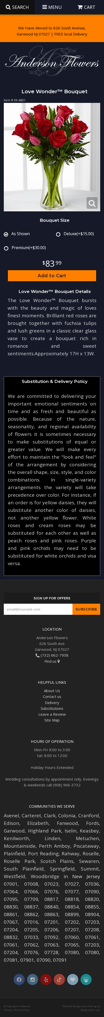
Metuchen (87, 838)
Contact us (52, 696)
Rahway (71, 853)
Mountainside (20, 846)
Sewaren (89, 861)
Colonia (66, 815)
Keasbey (89, 830)
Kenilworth (16, 838)
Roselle (91, 853)
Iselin (70, 830)
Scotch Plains (57, 861)
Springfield (62, 868)
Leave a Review (52, 714)
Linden (52, 838)
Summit (90, 868)
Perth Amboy (54, 846)
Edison (11, 823)
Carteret (31, 815)
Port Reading (43, 853)
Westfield (14, 876)
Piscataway (86, 846)
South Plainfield (24, 868)
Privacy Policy (22, 1010)
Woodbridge (45, 876)
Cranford (88, 815)
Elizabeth (37, 823)
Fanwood (67, 823)
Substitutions (52, 708)
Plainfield (14, 853)
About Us (52, 690)
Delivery (52, 702)
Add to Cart (52, 276)
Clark (50, 815)
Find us (51, 661)
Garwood (14, 830)
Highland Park (44, 830)
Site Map (52, 720)
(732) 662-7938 (54, 655)
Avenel (11, 815)
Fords (92, 823)
